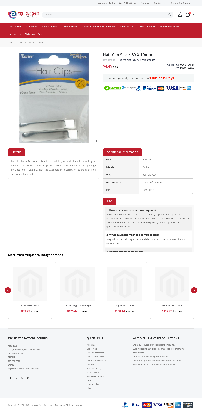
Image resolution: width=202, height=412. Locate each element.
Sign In (145, 3)
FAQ (89, 380)
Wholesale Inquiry (95, 376)
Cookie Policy (93, 384)
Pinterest (28, 378)
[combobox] (107, 15)
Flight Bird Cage (77, 305)
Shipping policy (94, 368)
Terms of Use (93, 372)
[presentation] (8, 290)
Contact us (92, 348)
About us (91, 344)
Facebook (10, 378)
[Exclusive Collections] (23, 15)
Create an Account (181, 3)
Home (11, 42)
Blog (89, 388)
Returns (90, 364)
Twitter (16, 378)
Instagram (22, 378)
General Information (96, 360)
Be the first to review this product (137, 59)
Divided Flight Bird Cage (30, 305)
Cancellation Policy (95, 356)
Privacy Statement (95, 352)
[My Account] (180, 14)
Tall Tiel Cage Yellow (172, 305)
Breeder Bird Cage (124, 305)
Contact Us (160, 3)
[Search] (169, 15)
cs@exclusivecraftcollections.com (23, 368)
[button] (96, 141)
